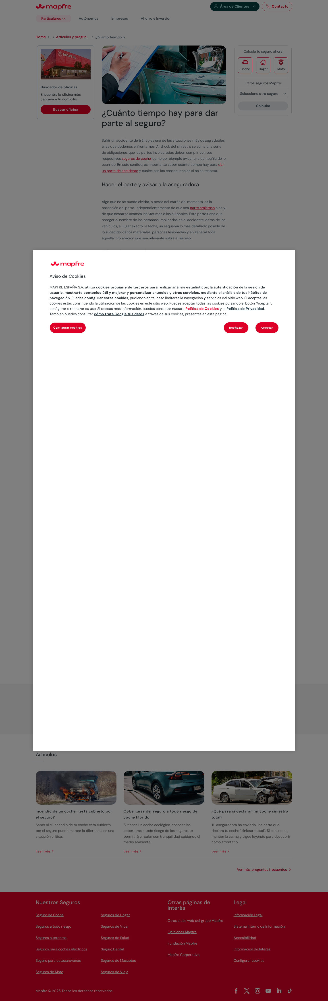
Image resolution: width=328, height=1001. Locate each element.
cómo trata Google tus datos (119, 314)
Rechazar (236, 328)
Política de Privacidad (245, 308)
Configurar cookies (67, 328)
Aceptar (267, 328)
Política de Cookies (202, 308)
